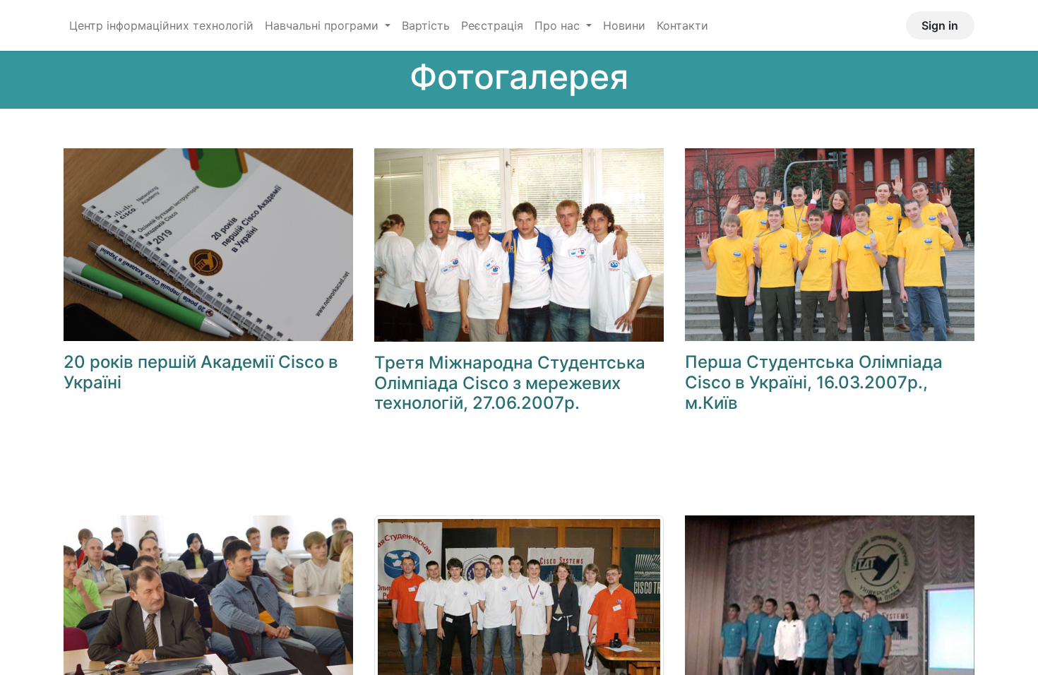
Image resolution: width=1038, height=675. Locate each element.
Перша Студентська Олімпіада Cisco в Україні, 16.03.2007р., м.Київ (814, 382)
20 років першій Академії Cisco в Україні (201, 372)
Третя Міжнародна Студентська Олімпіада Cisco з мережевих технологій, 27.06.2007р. (509, 383)
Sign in (939, 25)
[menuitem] (161, 25)
